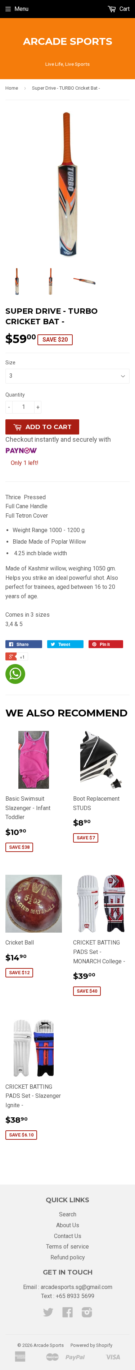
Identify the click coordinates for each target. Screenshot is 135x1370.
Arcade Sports (67, 41)
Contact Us (67, 1236)
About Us (67, 1225)
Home (11, 88)
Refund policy (67, 1257)
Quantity (15, 395)
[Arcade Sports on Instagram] (87, 1314)
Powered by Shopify (91, 1345)
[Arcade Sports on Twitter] (48, 1314)
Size (10, 362)
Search (67, 1214)
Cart (124, 8)
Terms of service (67, 1246)
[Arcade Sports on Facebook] (67, 1314)
